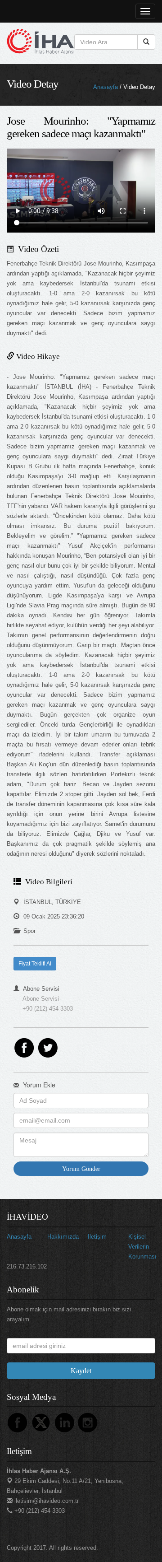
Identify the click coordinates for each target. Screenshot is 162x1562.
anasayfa (19, 1236)
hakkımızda (63, 1236)
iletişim (97, 1236)
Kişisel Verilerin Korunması (142, 1246)
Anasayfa (105, 87)
